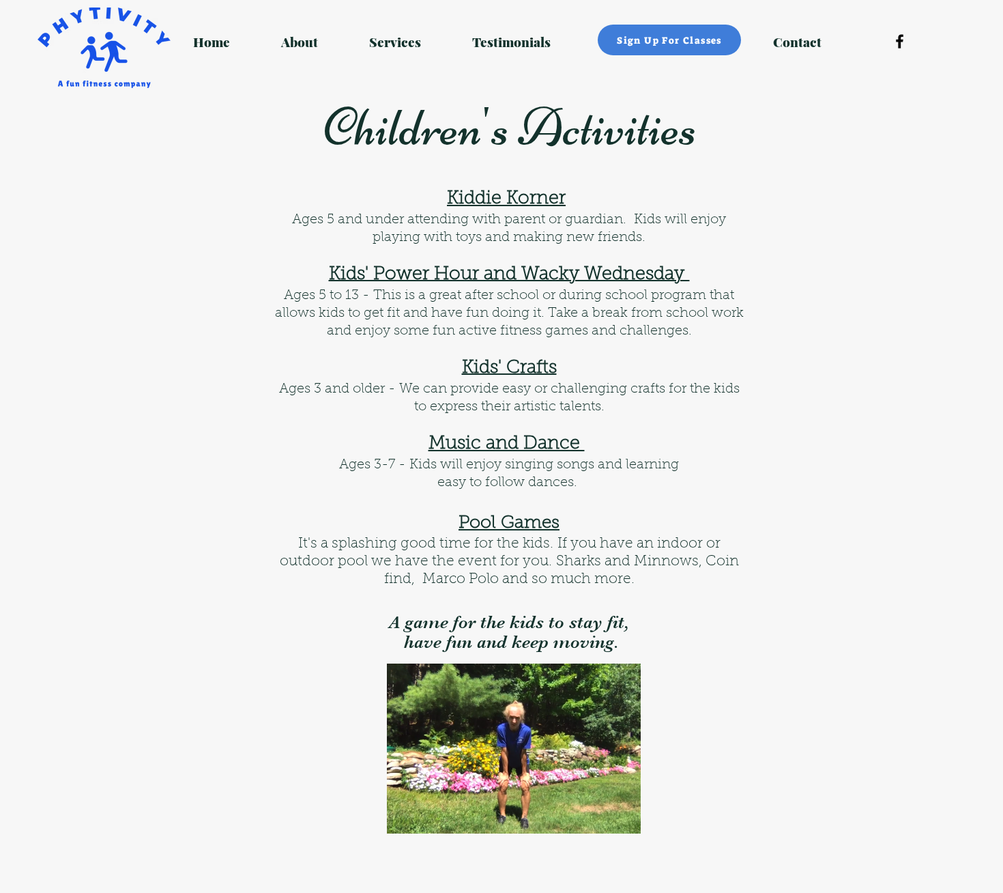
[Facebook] (899, 41)
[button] (623, 819)
